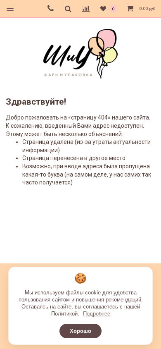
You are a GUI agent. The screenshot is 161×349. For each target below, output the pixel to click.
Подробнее (96, 314)
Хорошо (80, 331)
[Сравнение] (85, 8)
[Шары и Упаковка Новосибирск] (80, 53)
